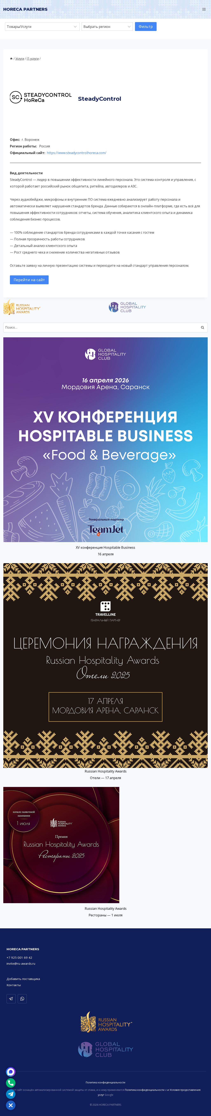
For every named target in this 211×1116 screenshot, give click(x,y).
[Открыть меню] (204, 9)
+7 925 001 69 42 (19, 957)
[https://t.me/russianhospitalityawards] (11, 998)
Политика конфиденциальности (105, 1082)
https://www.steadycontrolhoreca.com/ (76, 152)
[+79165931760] (22, 998)
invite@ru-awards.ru (21, 963)
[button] (10, 1105)
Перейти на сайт (29, 279)
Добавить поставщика (23, 979)
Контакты (14, 985)
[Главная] (11, 58)
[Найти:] (105, 327)
